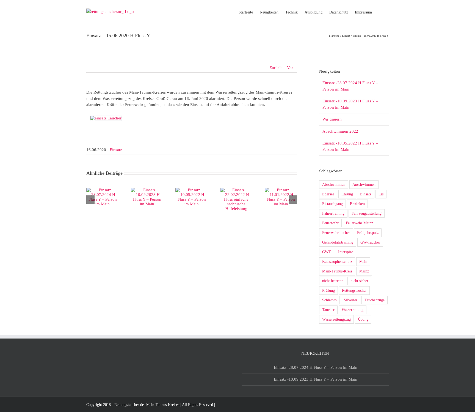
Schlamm (329, 300)
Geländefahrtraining (337, 242)
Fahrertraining (333, 213)
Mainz (364, 271)
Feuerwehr (330, 223)
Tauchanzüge (374, 300)
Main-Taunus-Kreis (337, 271)
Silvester (350, 300)
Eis (381, 194)
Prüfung (328, 290)
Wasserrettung (352, 310)
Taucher (328, 310)
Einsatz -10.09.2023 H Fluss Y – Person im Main (315, 379)
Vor (290, 68)
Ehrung (347, 194)
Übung (363, 319)
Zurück (275, 68)
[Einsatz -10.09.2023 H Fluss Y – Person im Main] (147, 190)
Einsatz (116, 150)
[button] (380, 12)
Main (363, 262)
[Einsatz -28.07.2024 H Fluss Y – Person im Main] (102, 190)
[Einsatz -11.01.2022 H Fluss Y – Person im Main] (281, 190)
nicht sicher (359, 281)
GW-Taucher (370, 242)
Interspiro (345, 252)
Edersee (328, 194)
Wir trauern (332, 119)
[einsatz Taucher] (105, 118)
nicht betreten (332, 281)
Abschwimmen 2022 (340, 131)
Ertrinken (357, 204)
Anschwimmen (363, 184)
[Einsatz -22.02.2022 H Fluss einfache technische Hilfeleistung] (236, 190)
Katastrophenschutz (337, 262)
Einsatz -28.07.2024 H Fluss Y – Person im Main (315, 367)
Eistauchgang (332, 204)
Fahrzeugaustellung (367, 213)
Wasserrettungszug (336, 319)
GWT (326, 252)
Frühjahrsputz (368, 233)
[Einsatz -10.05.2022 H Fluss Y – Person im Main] (191, 190)
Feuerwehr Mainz (359, 223)
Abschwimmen (333, 184)
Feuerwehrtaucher (336, 233)
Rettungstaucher (354, 290)
